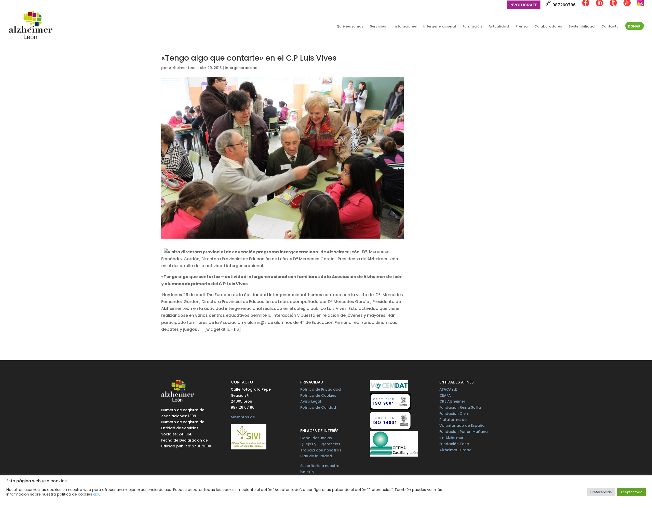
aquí (97, 494)
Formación (472, 27)
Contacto (610, 27)
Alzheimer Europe (455, 449)
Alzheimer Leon (183, 67)
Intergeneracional (439, 27)
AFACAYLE (448, 389)
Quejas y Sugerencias (320, 444)
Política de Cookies (318, 395)
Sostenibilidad (581, 27)
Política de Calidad (318, 407)
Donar (634, 27)
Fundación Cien (453, 413)
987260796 (563, 5)
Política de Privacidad (320, 389)
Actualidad (498, 27)
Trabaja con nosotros (320, 450)
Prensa (521, 27)
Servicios (378, 27)
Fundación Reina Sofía (460, 407)
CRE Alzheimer (452, 401)
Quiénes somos (349, 27)
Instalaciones (404, 27)
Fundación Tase (454, 443)
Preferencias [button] (601, 492)
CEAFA (445, 395)
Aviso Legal (310, 401)
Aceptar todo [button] (631, 492)
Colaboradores (548, 27)
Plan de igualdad (316, 456)
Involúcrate (523, 5)
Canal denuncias (316, 438)
